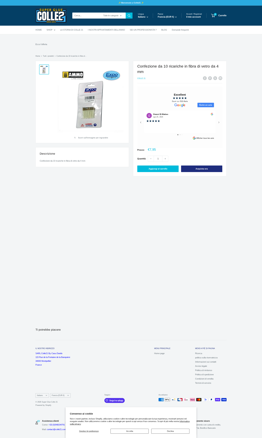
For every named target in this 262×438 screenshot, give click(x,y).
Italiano (40, 395)
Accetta (129, 431)
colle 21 (141, 78)
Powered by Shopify (43, 405)
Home (37, 56)
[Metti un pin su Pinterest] (210, 78)
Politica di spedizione (204, 374)
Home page (159, 353)
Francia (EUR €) (58, 395)
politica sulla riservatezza (206, 357)
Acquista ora (202, 169)
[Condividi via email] (220, 78)
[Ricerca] (129, 16)
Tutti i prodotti (48, 56)
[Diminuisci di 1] (151, 159)
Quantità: (141, 158)
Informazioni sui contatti (205, 362)
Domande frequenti (180, 30)
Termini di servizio (203, 383)
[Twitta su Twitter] (215, 78)
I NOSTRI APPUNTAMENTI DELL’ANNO (106, 30)
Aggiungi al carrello (158, 169)
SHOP (49, 30)
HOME (38, 30)
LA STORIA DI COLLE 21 (71, 30)
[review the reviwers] (212, 115)
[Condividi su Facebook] (205, 78)
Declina (170, 431)
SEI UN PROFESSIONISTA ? (143, 30)
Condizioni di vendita (204, 379)
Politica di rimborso (203, 370)
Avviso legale (201, 366)
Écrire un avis (205, 105)
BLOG (164, 30)
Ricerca (198, 353)
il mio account (193, 17)
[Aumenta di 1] (165, 159)
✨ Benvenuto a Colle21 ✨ (131, 3)
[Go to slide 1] (177, 134)
